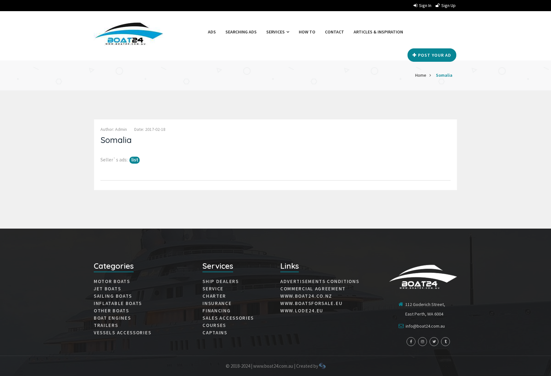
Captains (214, 332)
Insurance (216, 303)
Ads (212, 32)
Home (420, 75)
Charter (214, 296)
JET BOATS (107, 288)
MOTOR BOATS (112, 281)
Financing (216, 310)
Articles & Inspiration (378, 32)
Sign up (448, 5)
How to (307, 32)
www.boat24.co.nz (306, 296)
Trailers (106, 325)
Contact (334, 32)
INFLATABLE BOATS (118, 303)
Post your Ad (434, 55)
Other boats (111, 310)
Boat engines (112, 318)
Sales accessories (228, 318)
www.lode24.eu (301, 310)
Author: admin (113, 129)
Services (276, 32)
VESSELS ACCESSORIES (122, 332)
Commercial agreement (313, 288)
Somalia (444, 75)
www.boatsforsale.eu (311, 303)
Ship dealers (220, 281)
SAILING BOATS (113, 296)
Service (213, 288)
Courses (214, 325)
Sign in (425, 5)
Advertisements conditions (319, 281)
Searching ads (241, 32)
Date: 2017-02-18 (149, 129)
